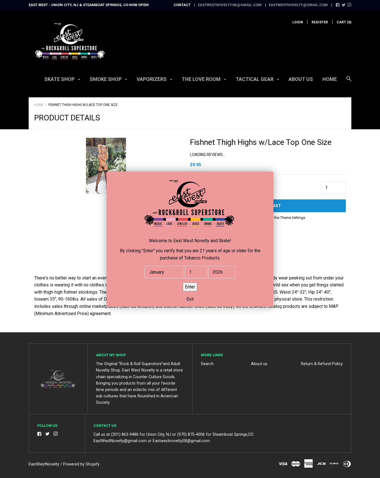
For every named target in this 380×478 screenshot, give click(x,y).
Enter (190, 286)
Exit (190, 298)
